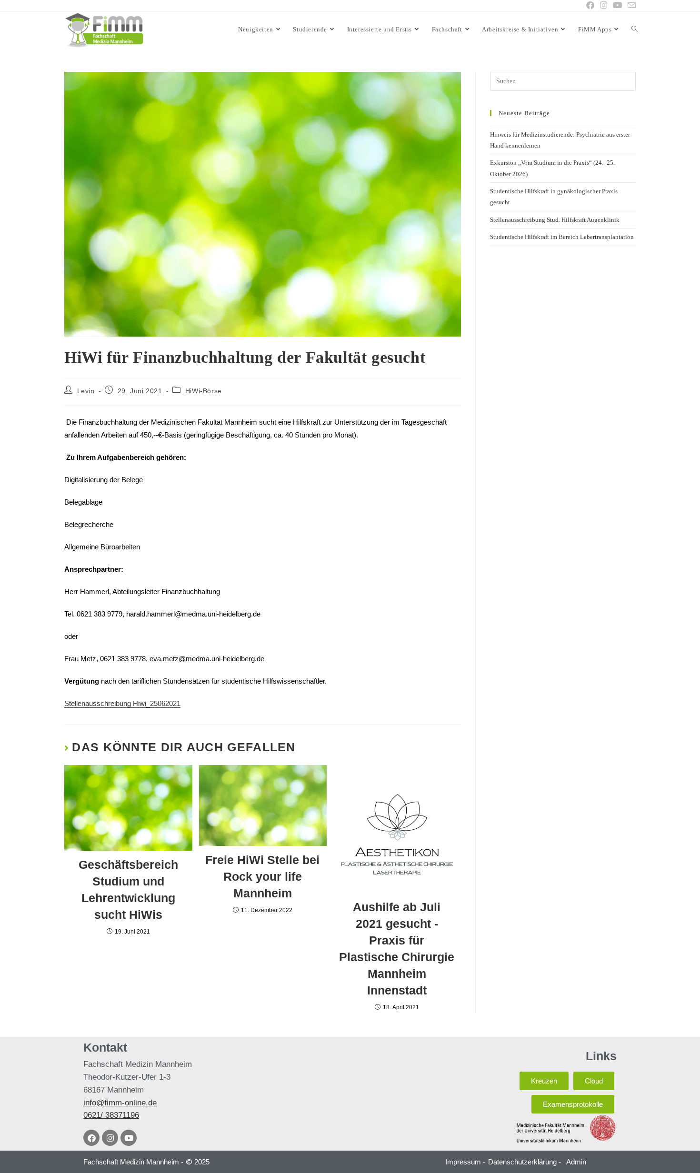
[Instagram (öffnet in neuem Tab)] (603, 5)
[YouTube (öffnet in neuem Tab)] (617, 5)
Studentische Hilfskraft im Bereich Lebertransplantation (562, 236)
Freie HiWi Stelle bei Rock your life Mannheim (262, 876)
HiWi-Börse (203, 391)
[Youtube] (128, 1138)
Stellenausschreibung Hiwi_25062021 (122, 703)
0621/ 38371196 (111, 1115)
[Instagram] (110, 1138)
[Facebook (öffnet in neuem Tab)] (590, 5)
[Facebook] (91, 1138)
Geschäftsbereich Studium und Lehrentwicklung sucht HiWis (128, 889)
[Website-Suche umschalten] (634, 29)
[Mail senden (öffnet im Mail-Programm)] (630, 6)
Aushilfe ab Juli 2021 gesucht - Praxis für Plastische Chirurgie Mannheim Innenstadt (396, 948)
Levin (86, 391)
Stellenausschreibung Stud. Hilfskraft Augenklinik (555, 219)
